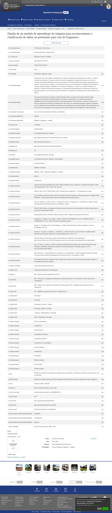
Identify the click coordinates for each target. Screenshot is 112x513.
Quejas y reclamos (33, 500)
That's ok (105, 508)
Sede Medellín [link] (30, 28)
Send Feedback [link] (77, 511)
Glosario (45, 504)
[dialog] (92, 504)
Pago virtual (4, 502)
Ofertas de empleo (19, 498)
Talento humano (19, 497)
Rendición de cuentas (6, 500)
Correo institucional (34, 497)
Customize (79, 508)
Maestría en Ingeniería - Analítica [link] (57, 28)
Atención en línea (47, 500)
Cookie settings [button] (35, 511)
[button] (105, 1)
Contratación (4, 498)
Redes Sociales (32, 498)
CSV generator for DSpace (48, 25)
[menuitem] (28, 25)
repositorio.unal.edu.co (35, 5)
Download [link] (93, 438)
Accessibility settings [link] (46, 511)
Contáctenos (46, 502)
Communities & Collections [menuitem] (15, 25)
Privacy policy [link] (56, 511)
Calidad (3, 504)
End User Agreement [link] (66, 511)
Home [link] (9, 28)
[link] (16, 457)
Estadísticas (32, 504)
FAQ (44, 498)
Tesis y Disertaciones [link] (18, 28)
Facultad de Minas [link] (41, 28)
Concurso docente (19, 500)
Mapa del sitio (46, 497)
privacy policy (95, 505)
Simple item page (56, 43)
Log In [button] (104, 21)
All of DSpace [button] (28, 25)
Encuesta (31, 502)
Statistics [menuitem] (37, 25)
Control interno (19, 502)
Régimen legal (4, 497)
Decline (99, 508)
